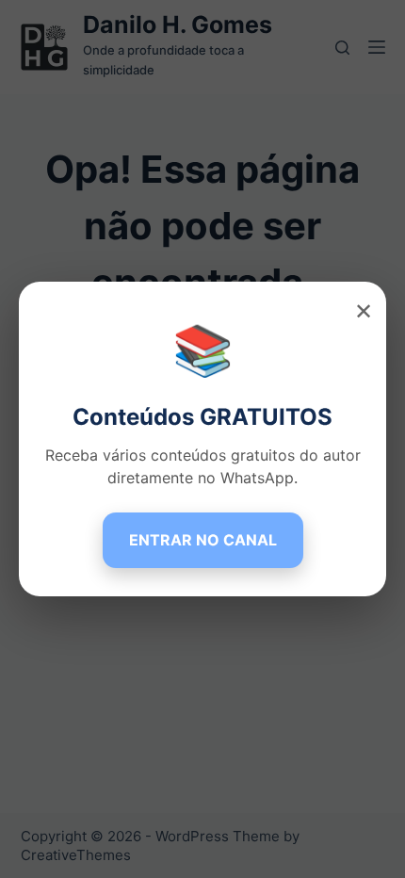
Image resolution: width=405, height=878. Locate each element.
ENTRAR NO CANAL (203, 539)
